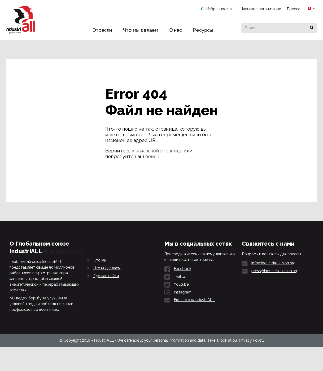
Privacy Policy (251, 340)
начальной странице (159, 151)
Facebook (182, 268)
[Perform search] (312, 28)
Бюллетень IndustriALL (194, 300)
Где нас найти (106, 276)
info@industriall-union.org (273, 263)
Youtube (181, 284)
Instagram (183, 292)
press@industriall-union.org (274, 271)
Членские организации (260, 9)
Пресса (293, 9)
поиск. (152, 156)
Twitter (180, 276)
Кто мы (99, 260)
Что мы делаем (107, 268)
